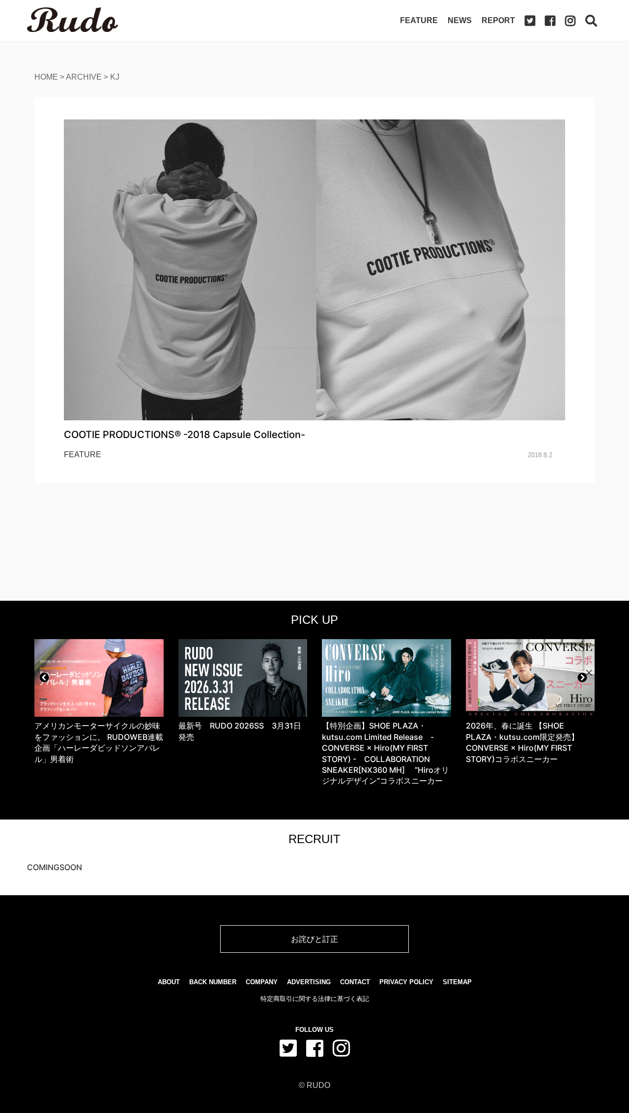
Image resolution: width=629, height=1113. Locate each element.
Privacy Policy (406, 982)
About (169, 982)
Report (498, 20)
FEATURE (82, 454)
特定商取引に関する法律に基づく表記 (314, 998)
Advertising (309, 982)
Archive (84, 77)
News (460, 20)
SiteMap (457, 982)
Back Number (212, 982)
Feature (419, 20)
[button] (44, 677)
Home (46, 77)
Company (262, 982)
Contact (355, 982)
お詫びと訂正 (314, 939)
